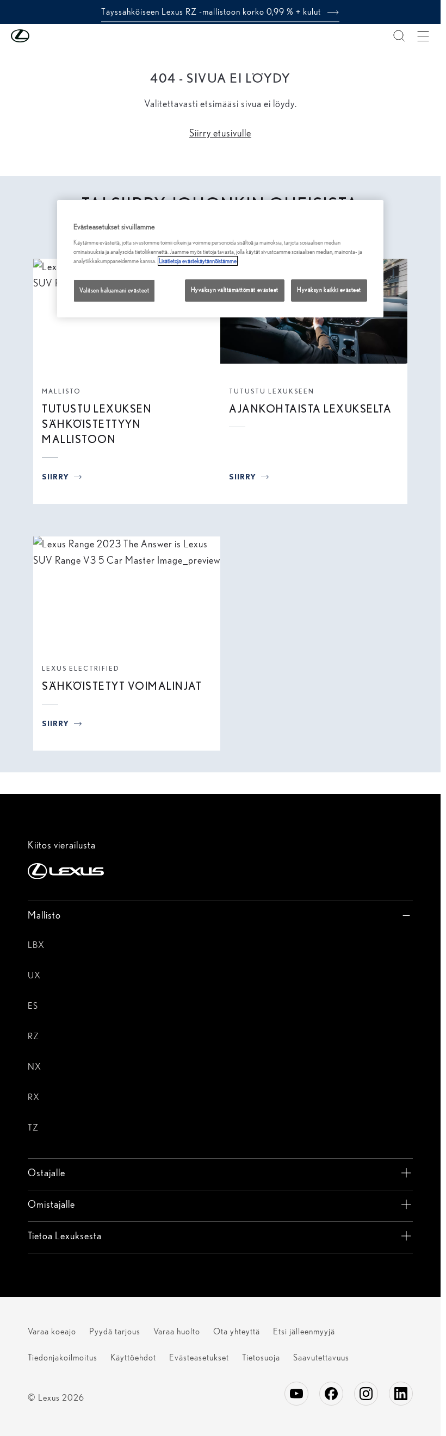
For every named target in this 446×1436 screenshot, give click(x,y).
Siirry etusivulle (220, 133)
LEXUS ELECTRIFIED (81, 668)
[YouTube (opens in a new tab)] (296, 1394)
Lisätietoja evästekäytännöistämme (198, 261)
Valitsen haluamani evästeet (114, 290)
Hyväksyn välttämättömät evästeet (234, 290)
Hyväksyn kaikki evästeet (329, 290)
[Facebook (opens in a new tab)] (331, 1394)
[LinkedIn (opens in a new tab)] (401, 1394)
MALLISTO (61, 391)
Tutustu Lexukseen (271, 391)
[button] (42, 35)
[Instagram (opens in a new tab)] (366, 1394)
